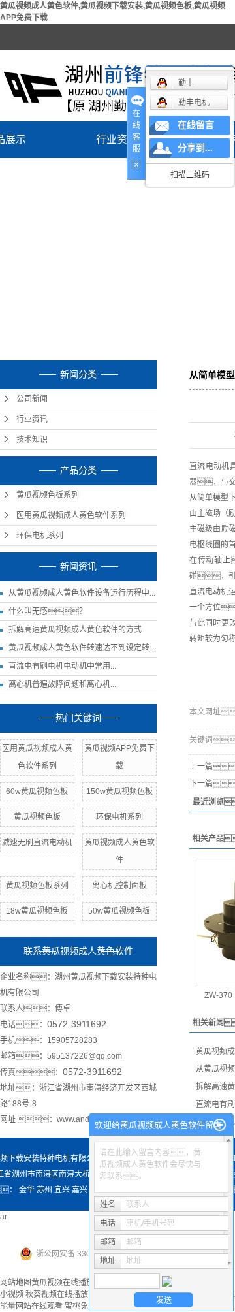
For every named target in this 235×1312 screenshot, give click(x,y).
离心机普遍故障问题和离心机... (62, 684)
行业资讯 (117, 139)
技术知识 (32, 439)
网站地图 (15, 1282)
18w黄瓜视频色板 (37, 911)
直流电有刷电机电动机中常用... (62, 666)
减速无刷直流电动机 (37, 842)
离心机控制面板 (119, 885)
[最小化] (219, 1125)
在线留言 (196, 125)
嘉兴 (79, 1189)
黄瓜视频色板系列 (47, 495)
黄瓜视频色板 (37, 817)
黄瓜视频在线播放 (62, 1282)
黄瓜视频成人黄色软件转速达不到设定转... (81, 647)
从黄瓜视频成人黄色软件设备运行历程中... (81, 593)
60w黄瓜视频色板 (37, 791)
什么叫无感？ (47, 611)
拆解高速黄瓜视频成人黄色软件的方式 (75, 629)
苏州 (44, 1189)
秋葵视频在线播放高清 (64, 1294)
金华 (27, 1189)
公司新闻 (32, 399)
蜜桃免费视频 (88, 1306)
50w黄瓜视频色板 (119, 911)
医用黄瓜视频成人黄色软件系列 (71, 515)
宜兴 (62, 1189)
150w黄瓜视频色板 (119, 791)
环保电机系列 (39, 535)
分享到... (195, 148)
